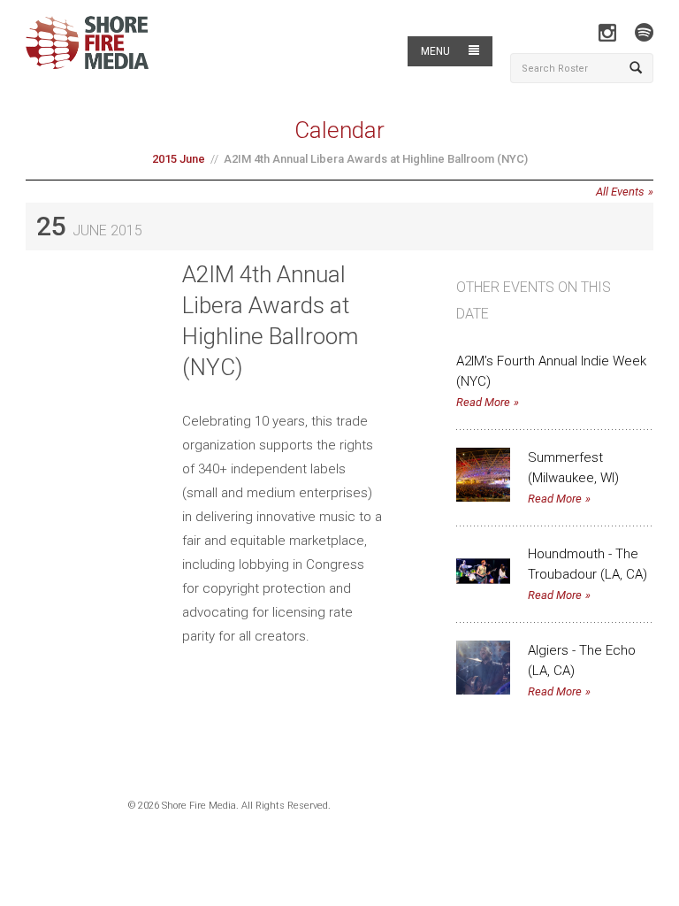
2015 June (178, 158)
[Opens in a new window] (607, 32)
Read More (483, 402)
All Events (620, 191)
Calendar (339, 130)
